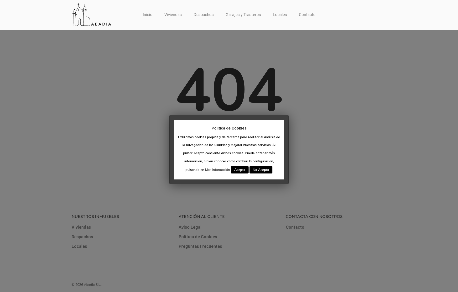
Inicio (147, 14)
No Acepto (261, 170)
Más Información (217, 170)
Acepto (239, 170)
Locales (280, 14)
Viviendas (173, 14)
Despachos (204, 14)
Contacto (307, 14)
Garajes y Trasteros (243, 14)
